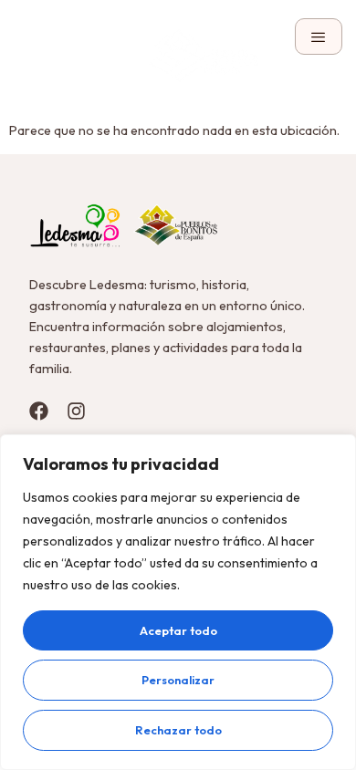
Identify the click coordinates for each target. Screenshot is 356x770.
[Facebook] (38, 411)
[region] (178, 602)
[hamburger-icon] (318, 36)
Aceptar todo (178, 630)
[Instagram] (76, 411)
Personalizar (178, 679)
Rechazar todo (178, 730)
